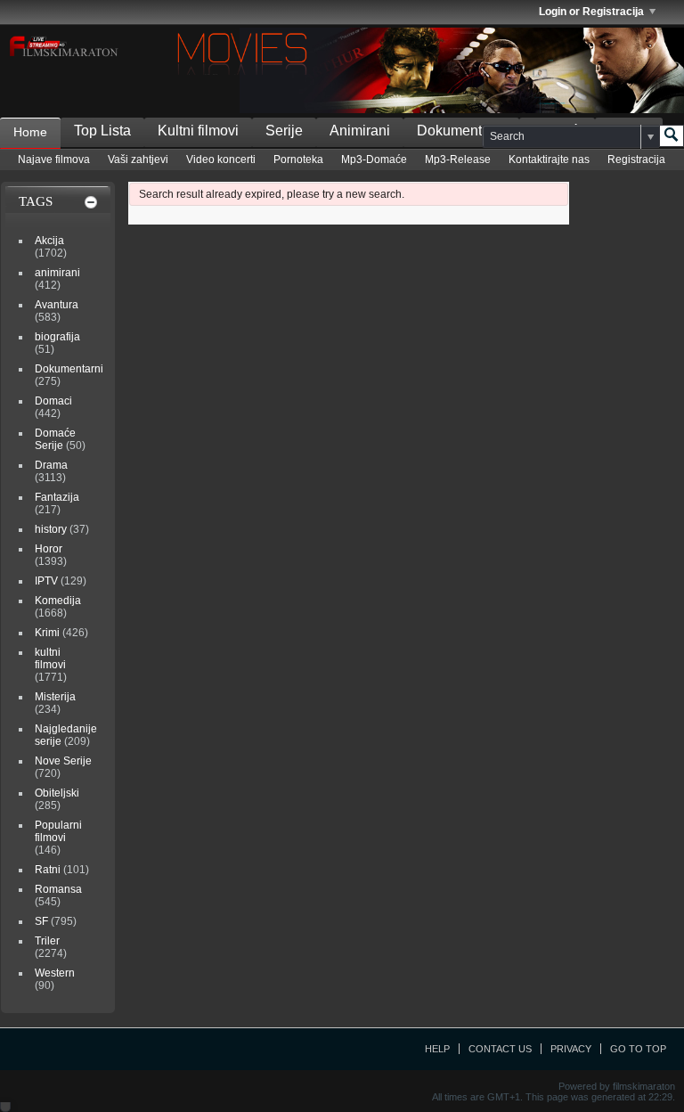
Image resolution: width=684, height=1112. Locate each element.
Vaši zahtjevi (138, 159)
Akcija (49, 240)
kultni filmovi (50, 658)
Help (437, 1048)
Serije (284, 130)
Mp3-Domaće (374, 159)
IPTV (46, 581)
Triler (47, 941)
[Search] (671, 136)
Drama (51, 465)
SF (41, 921)
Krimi (47, 632)
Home (30, 132)
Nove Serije (63, 761)
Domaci (53, 401)
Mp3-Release (458, 159)
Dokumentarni (461, 130)
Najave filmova (54, 159)
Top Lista (102, 130)
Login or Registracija (591, 11)
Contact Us (500, 1048)
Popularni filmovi (58, 831)
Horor (48, 549)
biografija (57, 337)
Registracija (636, 159)
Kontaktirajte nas (549, 159)
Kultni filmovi (198, 130)
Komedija (58, 600)
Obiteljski (57, 793)
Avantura (56, 304)
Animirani (360, 130)
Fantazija (57, 497)
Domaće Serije (55, 439)
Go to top (638, 1048)
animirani (57, 272)
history (51, 529)
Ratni (48, 869)
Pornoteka (298, 159)
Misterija (55, 697)
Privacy (570, 1048)
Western (55, 973)
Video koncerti (221, 159)
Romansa (58, 889)
